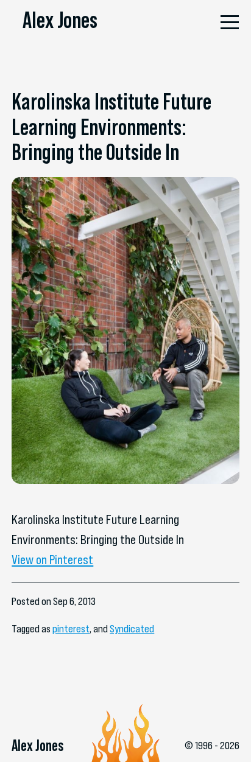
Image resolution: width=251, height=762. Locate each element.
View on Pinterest (52, 559)
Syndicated (132, 629)
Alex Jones (60, 20)
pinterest (71, 629)
